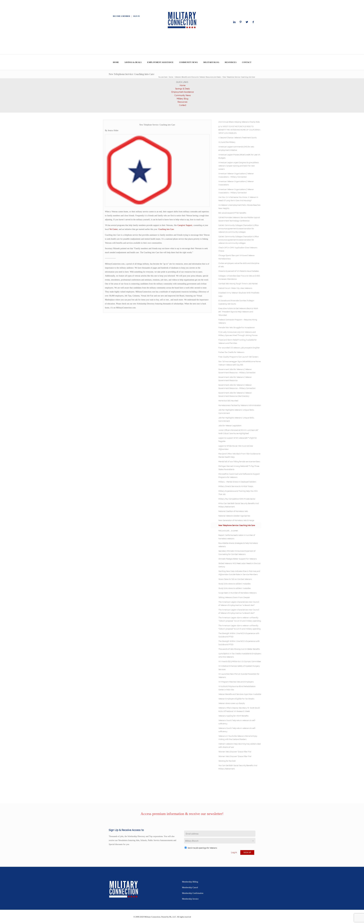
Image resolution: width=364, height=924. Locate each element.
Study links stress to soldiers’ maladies (234, 584)
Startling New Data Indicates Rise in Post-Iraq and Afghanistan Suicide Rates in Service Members (239, 573)
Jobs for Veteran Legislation (229, 425)
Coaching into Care (166, 229)
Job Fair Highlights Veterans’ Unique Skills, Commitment (236, 411)
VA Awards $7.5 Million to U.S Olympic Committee (239, 661)
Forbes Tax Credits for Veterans (231, 352)
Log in (234, 852)
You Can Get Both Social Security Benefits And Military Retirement (237, 767)
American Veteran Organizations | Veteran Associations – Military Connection (236, 175)
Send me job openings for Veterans (202, 848)
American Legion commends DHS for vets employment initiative (236, 148)
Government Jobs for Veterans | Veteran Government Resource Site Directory (235, 394)
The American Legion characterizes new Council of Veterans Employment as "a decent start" (238, 611)
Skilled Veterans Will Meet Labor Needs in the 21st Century (239, 565)
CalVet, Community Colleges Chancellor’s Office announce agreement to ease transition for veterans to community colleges (238, 228)
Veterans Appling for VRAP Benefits (233, 716)
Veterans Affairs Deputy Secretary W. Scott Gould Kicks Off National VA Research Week (239, 709)
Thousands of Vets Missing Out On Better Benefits (239, 649)
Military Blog (182, 99)
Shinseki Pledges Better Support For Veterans (237, 559)
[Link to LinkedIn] (234, 22)
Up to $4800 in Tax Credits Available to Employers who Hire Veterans (239, 655)
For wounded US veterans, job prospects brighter (239, 348)
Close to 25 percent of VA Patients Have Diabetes (238, 271)
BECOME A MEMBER (121, 16)
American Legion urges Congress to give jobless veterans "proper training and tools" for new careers (238, 165)
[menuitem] (115, 62)
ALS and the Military (226, 142)
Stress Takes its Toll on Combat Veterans (235, 579)
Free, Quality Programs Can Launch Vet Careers (238, 357)
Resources (182, 102)
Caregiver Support (184, 225)
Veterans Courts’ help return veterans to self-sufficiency (237, 722)
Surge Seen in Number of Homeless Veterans (237, 593)
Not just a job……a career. (228, 531)
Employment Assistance (182, 92)
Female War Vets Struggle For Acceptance (236, 327)
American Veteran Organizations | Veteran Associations (236, 183)
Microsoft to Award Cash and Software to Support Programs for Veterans (239, 475)
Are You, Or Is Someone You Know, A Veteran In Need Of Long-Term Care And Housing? (238, 199)
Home (182, 85)
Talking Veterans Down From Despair (234, 597)
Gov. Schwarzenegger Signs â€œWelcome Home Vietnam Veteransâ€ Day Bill (239, 363)
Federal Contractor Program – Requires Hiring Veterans (237, 321)
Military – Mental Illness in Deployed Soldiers (237, 482)
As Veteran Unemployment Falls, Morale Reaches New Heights (239, 206)
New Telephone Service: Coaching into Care (131, 74)
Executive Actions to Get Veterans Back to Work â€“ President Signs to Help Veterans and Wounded (238, 311)
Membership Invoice (190, 899)
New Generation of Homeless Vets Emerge (236, 520)
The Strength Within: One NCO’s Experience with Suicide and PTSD (238, 635)
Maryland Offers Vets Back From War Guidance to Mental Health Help (239, 455)
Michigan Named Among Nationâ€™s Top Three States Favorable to (238, 467)
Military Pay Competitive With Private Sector (236, 499)
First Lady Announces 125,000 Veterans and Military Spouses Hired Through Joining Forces (238, 333)
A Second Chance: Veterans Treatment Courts (237, 138)
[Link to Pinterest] (240, 22)
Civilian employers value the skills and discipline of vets (238, 265)
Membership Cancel (190, 887)
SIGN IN (136, 16)
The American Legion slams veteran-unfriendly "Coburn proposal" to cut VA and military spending (239, 627)
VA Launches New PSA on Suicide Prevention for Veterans (238, 675)
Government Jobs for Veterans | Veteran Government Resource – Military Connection (237, 371)
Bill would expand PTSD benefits (232, 213)
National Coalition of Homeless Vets (233, 511)
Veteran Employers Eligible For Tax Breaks (236, 699)
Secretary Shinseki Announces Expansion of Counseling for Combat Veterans (236, 552)
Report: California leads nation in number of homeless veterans (236, 537)
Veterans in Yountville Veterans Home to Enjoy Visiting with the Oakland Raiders (237, 737)
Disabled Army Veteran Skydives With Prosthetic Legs (238, 294)
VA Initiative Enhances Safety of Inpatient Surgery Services (239, 667)
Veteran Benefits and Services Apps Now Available (239, 694)
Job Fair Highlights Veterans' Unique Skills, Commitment (236, 419)
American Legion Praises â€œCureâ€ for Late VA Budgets (239, 156)
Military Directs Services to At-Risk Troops (235, 486)
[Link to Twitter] (247, 22)
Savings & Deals (182, 89)
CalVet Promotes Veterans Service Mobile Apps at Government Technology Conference (239, 219)
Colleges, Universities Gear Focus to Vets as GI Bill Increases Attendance (239, 277)
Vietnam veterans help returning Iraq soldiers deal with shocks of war (239, 745)
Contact (182, 105)
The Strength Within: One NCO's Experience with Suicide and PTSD (239, 643)
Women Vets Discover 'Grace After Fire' (235, 756)
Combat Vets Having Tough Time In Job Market (238, 284)
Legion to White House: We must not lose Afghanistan (235, 447)
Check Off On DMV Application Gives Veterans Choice (237, 249)
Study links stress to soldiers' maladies (234, 588)
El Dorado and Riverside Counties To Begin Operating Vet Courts (236, 302)
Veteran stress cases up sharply (231, 703)
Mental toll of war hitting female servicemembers (239, 462)
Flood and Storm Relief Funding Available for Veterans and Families (237, 341)
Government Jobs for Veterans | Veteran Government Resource (235, 379)
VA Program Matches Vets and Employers (236, 682)
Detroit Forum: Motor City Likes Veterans (235, 288)
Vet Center (113, 229)
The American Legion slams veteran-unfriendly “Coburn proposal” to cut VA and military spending (239, 619)
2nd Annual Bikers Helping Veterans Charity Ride (239, 122)
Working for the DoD (227, 761)
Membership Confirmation (192, 893)
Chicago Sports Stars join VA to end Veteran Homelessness (236, 257)
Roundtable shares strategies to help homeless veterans (238, 544)
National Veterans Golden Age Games (234, 516)
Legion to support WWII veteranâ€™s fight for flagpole (237, 439)
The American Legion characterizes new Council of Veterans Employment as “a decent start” (238, 603)
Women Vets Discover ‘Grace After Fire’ (234, 752)
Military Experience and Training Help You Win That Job (238, 492)
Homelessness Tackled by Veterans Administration (239, 405)
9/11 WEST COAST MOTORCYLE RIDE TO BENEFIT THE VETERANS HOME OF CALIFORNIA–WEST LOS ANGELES (239, 129)
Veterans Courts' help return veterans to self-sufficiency (237, 730)
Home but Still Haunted (228, 401)
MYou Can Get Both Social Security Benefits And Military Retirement (238, 505)
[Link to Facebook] (253, 22)
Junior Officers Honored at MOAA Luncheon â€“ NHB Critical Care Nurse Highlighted (238, 431)
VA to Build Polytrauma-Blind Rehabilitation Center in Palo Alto (237, 688)
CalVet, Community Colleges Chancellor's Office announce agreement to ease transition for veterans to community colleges (238, 239)
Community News (182, 95)
